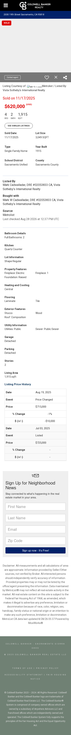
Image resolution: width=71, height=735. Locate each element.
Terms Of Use (22, 668)
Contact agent (12, 77)
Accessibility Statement (24, 675)
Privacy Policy (47, 668)
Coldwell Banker (19, 644)
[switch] (46, 77)
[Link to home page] (35, 5)
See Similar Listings (19, 126)
